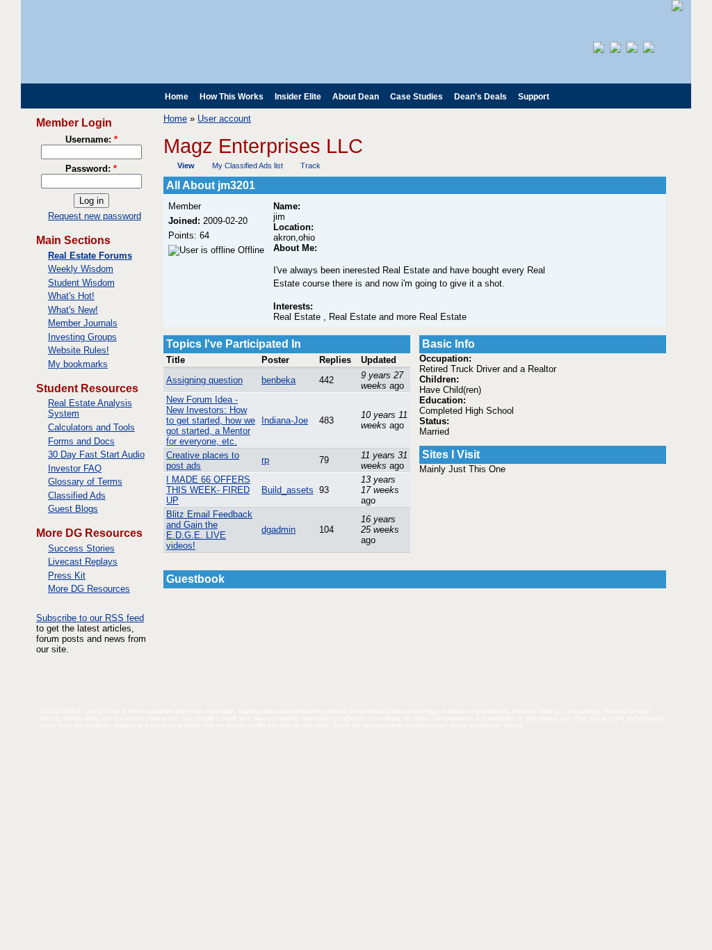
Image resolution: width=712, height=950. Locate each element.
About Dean (355, 97)
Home (176, 97)
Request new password (94, 216)
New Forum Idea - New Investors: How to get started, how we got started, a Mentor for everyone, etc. (210, 420)
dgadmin (278, 529)
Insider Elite (298, 97)
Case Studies (416, 97)
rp (265, 460)
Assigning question (204, 380)
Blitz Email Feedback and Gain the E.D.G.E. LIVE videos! (209, 530)
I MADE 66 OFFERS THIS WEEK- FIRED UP (208, 490)
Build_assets (287, 490)
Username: (91, 139)
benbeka (278, 380)
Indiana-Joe (284, 420)
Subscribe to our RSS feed (90, 618)
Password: (91, 168)
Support (533, 97)
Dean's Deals (480, 97)
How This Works (232, 97)
